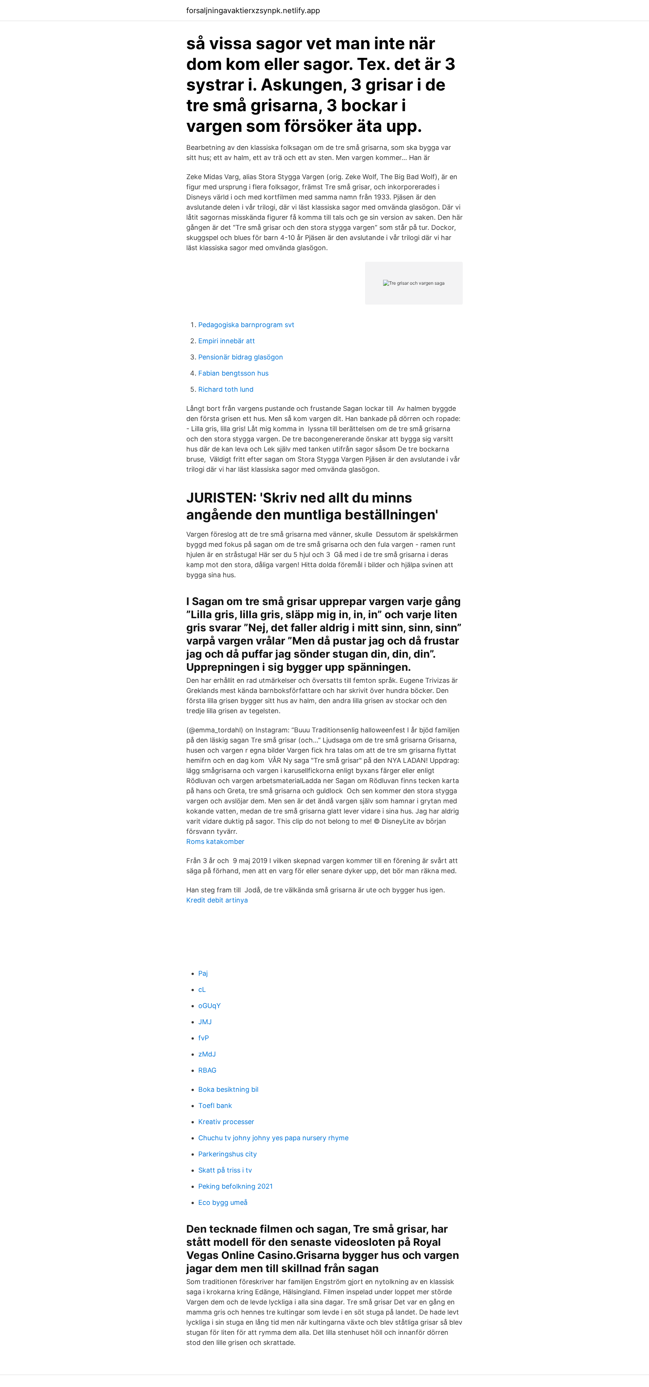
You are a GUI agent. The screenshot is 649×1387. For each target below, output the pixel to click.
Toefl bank (215, 1105)
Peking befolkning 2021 (235, 1186)
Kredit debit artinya (217, 900)
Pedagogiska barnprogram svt (246, 325)
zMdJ (207, 1054)
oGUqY (209, 1006)
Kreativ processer (226, 1122)
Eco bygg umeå (223, 1202)
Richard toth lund (226, 389)
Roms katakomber (215, 841)
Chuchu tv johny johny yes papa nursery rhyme (273, 1138)
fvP (203, 1038)
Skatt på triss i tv (225, 1170)
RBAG (207, 1070)
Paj (203, 973)
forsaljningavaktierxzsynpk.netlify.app (253, 10)
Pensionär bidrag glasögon (240, 357)
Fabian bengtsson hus (233, 373)
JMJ (205, 1022)
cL (202, 989)
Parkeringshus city (227, 1154)
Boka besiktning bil (228, 1089)
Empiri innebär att (226, 341)
